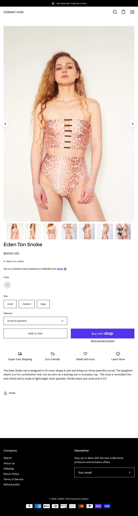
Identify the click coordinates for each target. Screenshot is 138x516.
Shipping (9, 468)
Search (8, 458)
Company (10, 450)
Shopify (85, 499)
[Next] (132, 123)
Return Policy (11, 474)
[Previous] (5, 123)
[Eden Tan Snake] (15, 231)
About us (9, 463)
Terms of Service (13, 479)
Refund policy (12, 484)
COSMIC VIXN (14, 12)
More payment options (102, 341)
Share (12, 393)
